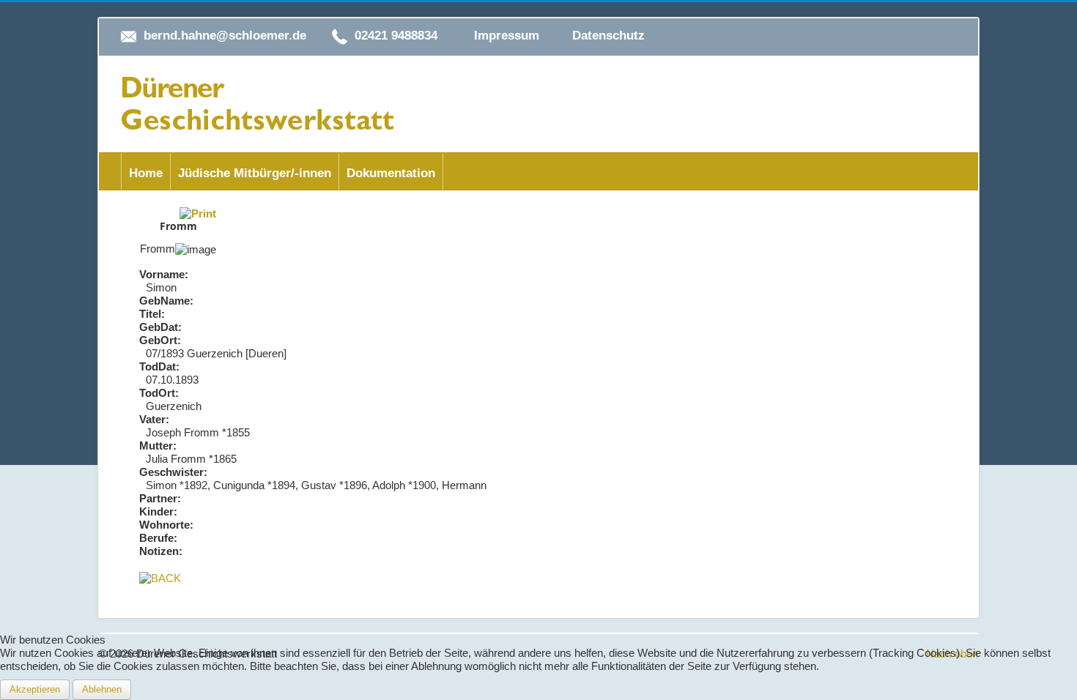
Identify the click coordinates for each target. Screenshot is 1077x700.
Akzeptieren (35, 689)
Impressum (506, 35)
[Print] (198, 212)
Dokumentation (391, 173)
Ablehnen (102, 689)
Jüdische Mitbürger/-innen (254, 173)
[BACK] (160, 577)
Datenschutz (608, 35)
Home (146, 173)
